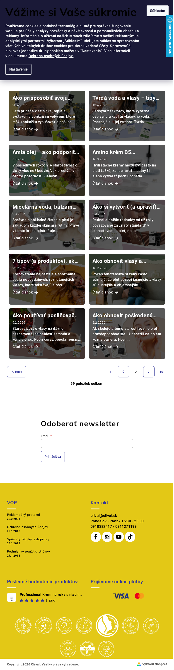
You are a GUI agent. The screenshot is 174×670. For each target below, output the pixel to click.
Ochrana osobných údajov (27, 526)
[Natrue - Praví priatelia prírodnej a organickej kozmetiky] (107, 625)
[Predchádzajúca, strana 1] (123, 371)
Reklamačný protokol (23, 514)
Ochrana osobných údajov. (51, 56)
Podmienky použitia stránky (28, 551)
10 (161, 372)
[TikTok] (130, 537)
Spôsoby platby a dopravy (28, 539)
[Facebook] (96, 537)
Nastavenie (18, 69)
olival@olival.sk (104, 516)
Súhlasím (157, 11)
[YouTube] (119, 537)
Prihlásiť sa (53, 456)
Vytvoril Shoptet (154, 664)
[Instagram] (107, 537)
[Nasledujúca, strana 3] (149, 371)
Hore (18, 372)
